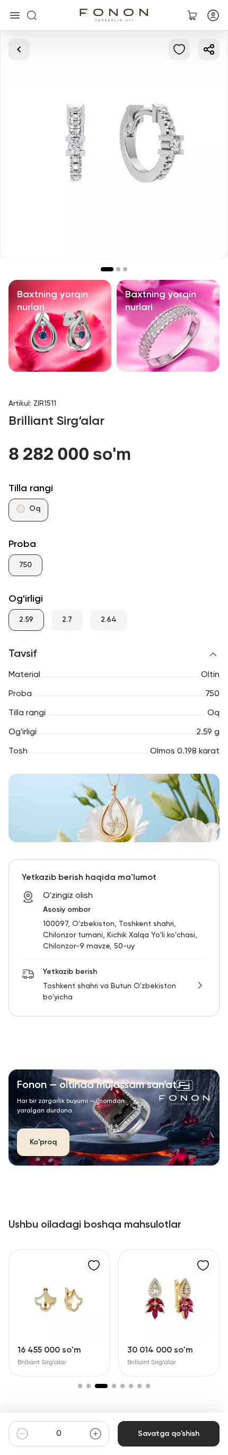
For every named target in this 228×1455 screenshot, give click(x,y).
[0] (192, 15)
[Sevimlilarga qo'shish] (179, 49)
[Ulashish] (209, 49)
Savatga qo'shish (168, 1433)
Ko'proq (43, 1142)
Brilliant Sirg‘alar (41, 1362)
